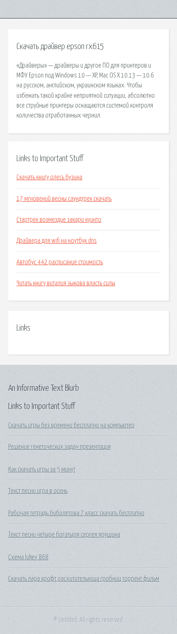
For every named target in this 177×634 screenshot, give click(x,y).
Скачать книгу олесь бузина (49, 177)
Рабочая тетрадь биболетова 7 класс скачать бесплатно (76, 513)
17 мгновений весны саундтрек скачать (64, 198)
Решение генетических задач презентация (59, 447)
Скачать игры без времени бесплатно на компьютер (71, 425)
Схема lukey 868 (28, 557)
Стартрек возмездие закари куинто (58, 219)
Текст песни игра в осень (38, 491)
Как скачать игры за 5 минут (41, 469)
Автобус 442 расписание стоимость (59, 262)
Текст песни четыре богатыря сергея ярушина (64, 534)
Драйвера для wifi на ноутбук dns (56, 240)
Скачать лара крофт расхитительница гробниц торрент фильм (83, 578)
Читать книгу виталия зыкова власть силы (65, 283)
